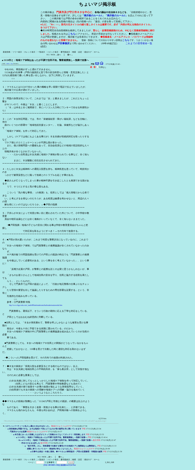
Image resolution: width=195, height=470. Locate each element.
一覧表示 (41, 52)
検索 (74, 52)
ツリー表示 (17, 52)
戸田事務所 (64, 43)
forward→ (16, 63)
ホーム (96, 52)
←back (3, 63)
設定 (80, 52)
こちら (72, 33)
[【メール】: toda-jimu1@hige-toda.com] (97, 64)
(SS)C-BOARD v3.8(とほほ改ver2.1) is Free (60, 465)
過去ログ (88, 52)
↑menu (8, 63)
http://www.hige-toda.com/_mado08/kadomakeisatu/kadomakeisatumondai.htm (35, 305)
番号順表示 (65, 52)
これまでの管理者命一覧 (138, 43)
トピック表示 (52, 52)
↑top (11, 63)
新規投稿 (6, 52)
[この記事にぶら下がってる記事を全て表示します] (5, 430)
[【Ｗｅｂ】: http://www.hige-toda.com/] (101, 64)
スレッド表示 (29, 52)
